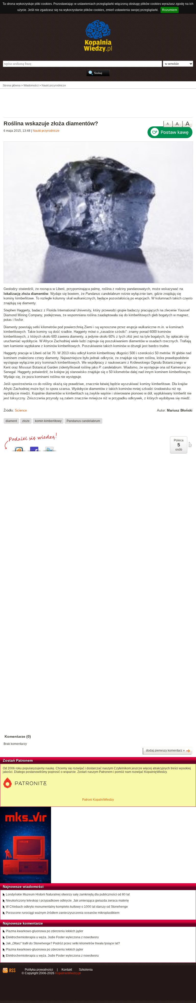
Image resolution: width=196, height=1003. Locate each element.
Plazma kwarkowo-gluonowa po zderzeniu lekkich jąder (44, 931)
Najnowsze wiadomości (23, 887)
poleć (190, 445)
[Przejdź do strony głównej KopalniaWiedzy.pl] (98, 36)
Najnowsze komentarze (23, 923)
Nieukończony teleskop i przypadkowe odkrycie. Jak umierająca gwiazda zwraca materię (67, 900)
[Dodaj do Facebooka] (34, 447)
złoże (26, 421)
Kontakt (67, 969)
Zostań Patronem (18, 760)
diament (11, 421)
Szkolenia (86, 969)
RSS (12, 970)
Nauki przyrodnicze (46, 131)
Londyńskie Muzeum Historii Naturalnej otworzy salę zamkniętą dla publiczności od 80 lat (68, 894)
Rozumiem (169, 10)
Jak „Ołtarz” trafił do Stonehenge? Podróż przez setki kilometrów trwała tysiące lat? (63, 943)
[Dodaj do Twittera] (49, 447)
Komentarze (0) (18, 736)
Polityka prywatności (39, 969)
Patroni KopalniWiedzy (98, 799)
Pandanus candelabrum (83, 421)
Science (21, 410)
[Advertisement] (98, 102)
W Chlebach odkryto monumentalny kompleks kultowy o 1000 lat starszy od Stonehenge (67, 906)
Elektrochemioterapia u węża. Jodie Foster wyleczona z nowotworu (52, 937)
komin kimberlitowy (48, 421)
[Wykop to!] (19, 447)
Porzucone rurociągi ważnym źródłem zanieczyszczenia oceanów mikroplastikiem (62, 913)
